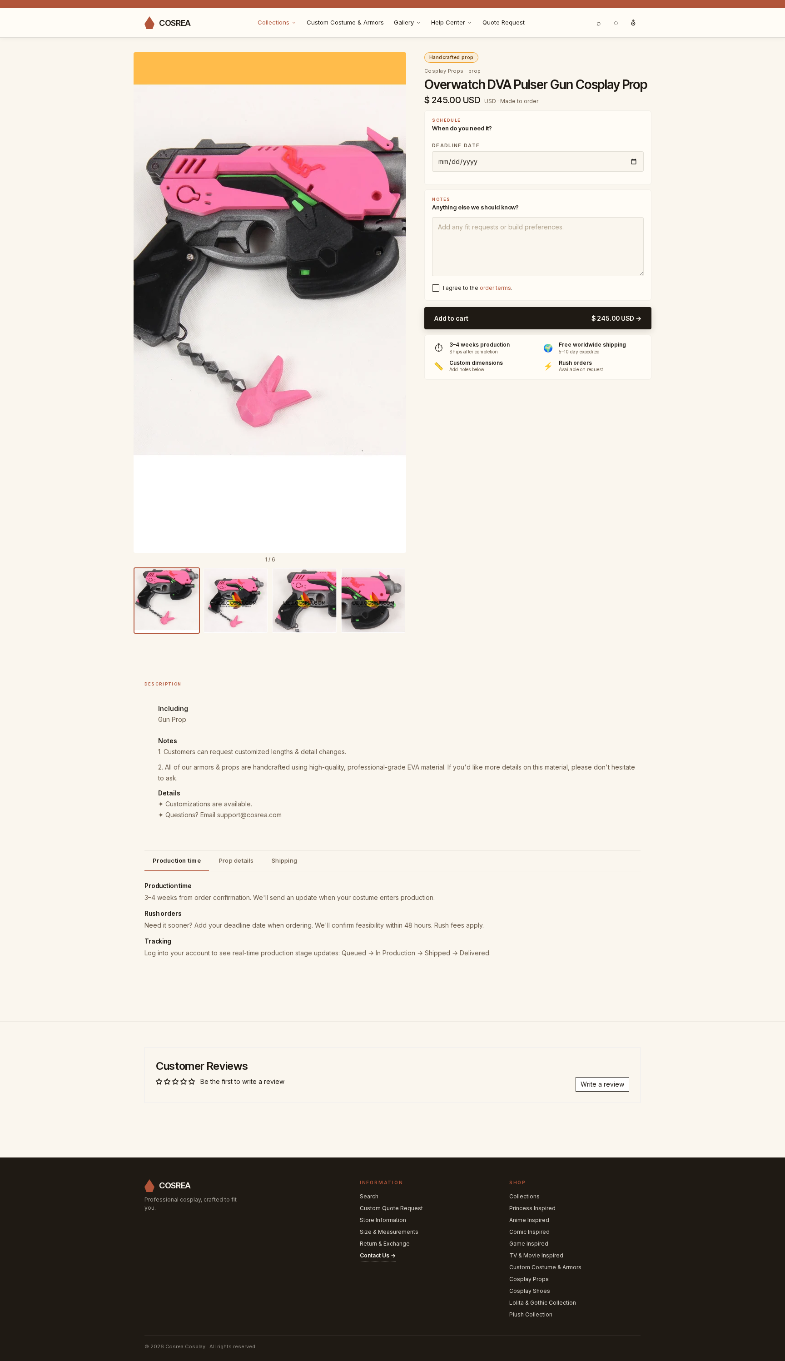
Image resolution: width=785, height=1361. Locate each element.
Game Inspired (528, 1243)
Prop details (236, 860)
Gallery (404, 22)
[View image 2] (236, 600)
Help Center (448, 22)
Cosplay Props (529, 1279)
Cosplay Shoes (529, 1290)
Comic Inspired (529, 1231)
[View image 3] (304, 600)
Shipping (284, 860)
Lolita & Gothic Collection (542, 1302)
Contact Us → (378, 1255)
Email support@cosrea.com (241, 815)
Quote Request (503, 22)
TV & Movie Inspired (536, 1255)
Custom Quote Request (391, 1208)
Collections (273, 22)
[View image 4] (373, 600)
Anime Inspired (529, 1220)
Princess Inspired (532, 1208)
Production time (177, 860)
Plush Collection (530, 1314)
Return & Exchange (385, 1243)
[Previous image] (146, 302)
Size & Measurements (389, 1231)
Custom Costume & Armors (345, 22)
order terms (495, 287)
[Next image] (393, 302)
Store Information (383, 1220)
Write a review (602, 1084)
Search (369, 1196)
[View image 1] (167, 600)
